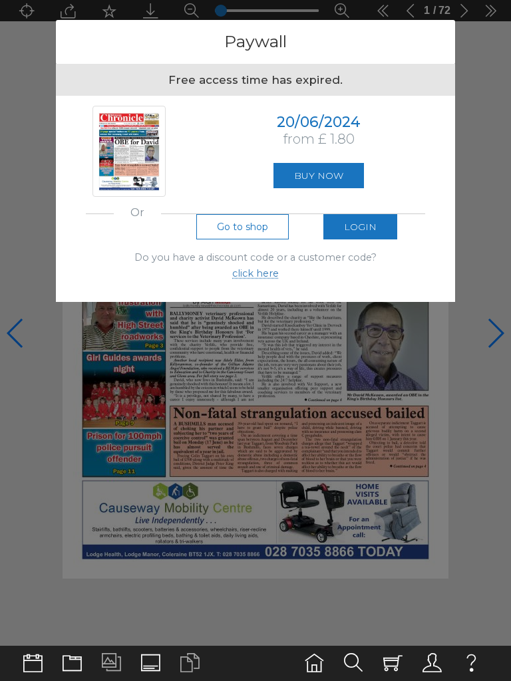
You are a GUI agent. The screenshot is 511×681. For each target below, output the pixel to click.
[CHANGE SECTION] (33, 663)
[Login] (432, 663)
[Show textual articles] (190, 663)
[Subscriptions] (393, 663)
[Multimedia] (111, 663)
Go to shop (242, 227)
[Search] (353, 663)
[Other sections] (72, 663)
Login (360, 227)
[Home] (314, 663)
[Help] (471, 663)
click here (255, 273)
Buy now (318, 176)
